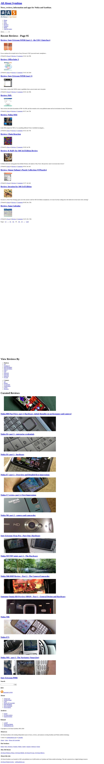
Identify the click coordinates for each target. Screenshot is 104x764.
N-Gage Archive (8, 715)
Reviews (6, 24)
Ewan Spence (7, 707)
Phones (6, 383)
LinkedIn (20, 737)
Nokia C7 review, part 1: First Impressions (18, 495)
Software (33, 746)
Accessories (7, 384)
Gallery (24, 746)
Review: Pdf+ (6, 95)
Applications (7, 386)
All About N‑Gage (29, 753)
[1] (5, 221)
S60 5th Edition (8, 367)
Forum (5, 713)
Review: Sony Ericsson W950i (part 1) (16, 76)
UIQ (5, 371)
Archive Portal (7, 700)
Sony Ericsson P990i (9, 678)
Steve (8, 72)
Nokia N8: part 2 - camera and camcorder (18, 515)
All (5, 364)
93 (10, 221)
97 (22, 221)
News (5, 23)
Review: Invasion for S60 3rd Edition (16, 186)
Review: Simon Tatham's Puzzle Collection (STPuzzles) (24, 170)
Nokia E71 (5, 637)
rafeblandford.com (8, 726)
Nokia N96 (5, 617)
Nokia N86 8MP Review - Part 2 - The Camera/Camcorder (25, 576)
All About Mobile (8, 724)
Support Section (8, 716)
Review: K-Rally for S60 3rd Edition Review (19, 151)
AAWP (6, 723)
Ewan (8, 56)
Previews (6, 389)
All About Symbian (11, 3)
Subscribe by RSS (8, 692)
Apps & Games (8, 29)
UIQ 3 (5, 370)
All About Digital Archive (7, 762)
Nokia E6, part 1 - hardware (12, 454)
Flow (5, 21)
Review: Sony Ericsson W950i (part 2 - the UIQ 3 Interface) (25, 40)
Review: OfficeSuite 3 (10, 59)
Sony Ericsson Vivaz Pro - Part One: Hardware (20, 536)
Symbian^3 (7, 366)
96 (19, 221)
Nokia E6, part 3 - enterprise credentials (17, 434)
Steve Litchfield (8, 706)
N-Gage (6, 377)
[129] (27, 221)
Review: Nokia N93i (9, 115)
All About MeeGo (39, 753)
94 (13, 221)
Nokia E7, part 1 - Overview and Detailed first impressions (25, 475)
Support (28, 746)
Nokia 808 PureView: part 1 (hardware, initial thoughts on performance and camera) (36, 414)
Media (5, 27)
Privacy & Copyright (9, 703)
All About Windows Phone (8, 753)
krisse (8, 166)
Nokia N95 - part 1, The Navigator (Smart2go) (20, 657)
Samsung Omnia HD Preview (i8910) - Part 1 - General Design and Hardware (33, 597)
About (2, 740)
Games (5, 387)
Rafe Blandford (8, 704)
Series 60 (6, 376)
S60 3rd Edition (8, 368)
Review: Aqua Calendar (11, 206)
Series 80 (6, 374)
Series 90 (6, 373)
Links (5, 701)
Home (5, 20)
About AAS (7, 698)
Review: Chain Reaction (11, 134)
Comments (20, 56)
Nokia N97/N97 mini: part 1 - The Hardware (19, 556)
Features (6, 26)
